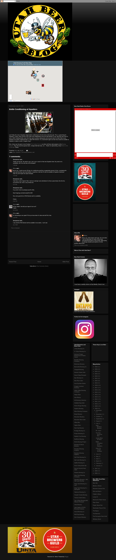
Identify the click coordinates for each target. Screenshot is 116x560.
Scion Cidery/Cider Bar (80, 465)
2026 (96, 366)
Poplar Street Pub (97, 505)
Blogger (66, 556)
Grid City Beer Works (80, 383)
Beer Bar (95, 483)
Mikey (14, 168)
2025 (96, 369)
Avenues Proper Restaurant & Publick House (80, 356)
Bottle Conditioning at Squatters (99, 444)
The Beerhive (96, 513)
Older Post (66, 261)
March (98, 461)
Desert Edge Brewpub (80, 375)
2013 (96, 396)
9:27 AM (15, 184)
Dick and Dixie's (97, 491)
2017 (96, 387)
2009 (96, 406)
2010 (96, 403)
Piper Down (96, 502)
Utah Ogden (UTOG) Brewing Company (80, 508)
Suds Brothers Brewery (99, 427)
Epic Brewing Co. (78, 378)
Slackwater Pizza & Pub (99, 508)
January (98, 465)
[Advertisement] (39, 244)
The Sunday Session (36, 144)
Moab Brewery (78, 414)
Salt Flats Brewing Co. (80, 457)
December (99, 410)
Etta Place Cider (78, 380)
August (98, 421)
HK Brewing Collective (80, 400)
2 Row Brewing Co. (79, 348)
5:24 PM (15, 217)
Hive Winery (77, 397)
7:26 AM (15, 165)
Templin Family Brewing (80, 495)
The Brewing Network (26, 152)
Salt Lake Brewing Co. (80, 460)
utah (33, 152)
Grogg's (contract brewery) (79, 387)
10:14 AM (15, 210)
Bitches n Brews (97, 485)
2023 (96, 373)
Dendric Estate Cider (79, 372)
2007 (96, 468)
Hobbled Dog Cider (79, 403)
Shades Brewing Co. (79, 472)
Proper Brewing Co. (79, 433)
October (98, 416)
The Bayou (96, 510)
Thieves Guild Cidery (80, 497)
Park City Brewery (79, 428)
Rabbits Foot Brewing (80, 436)
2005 (96, 473)
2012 (96, 399)
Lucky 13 (95, 497)
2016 (96, 390)
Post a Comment (15, 228)
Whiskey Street (97, 519)
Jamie (14, 204)
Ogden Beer (77, 425)
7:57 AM (15, 175)
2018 (96, 385)
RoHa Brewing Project (80, 442)
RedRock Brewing (79, 439)
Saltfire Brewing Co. (79, 462)
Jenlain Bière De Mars (99, 438)
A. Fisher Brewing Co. (80, 351)
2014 (96, 394)
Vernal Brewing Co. (79, 511)
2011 (96, 401)
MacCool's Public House (99, 499)
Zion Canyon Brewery (80, 517)
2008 (96, 408)
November (99, 414)
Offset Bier (77, 422)
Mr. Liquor (98, 430)
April (97, 458)
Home (39, 261)
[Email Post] (27, 150)
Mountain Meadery (79, 416)
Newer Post (12, 261)
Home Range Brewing (80, 405)
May (97, 456)
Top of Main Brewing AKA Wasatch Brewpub (81, 501)
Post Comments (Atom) (42, 266)
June (97, 454)
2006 (96, 471)
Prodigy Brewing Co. (79, 430)
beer (14, 152)
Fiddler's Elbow (97, 494)
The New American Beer (99, 434)
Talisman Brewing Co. (80, 492)
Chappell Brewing (79, 369)
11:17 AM (15, 225)
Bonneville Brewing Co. (80, 366)
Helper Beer (77, 394)
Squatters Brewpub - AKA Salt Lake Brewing (81, 480)
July (97, 423)
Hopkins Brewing (78, 408)
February (98, 463)
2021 (96, 378)
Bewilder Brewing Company (79, 360)
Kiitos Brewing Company (80, 411)
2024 (96, 371)
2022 (96, 376)
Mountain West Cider (80, 419)
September (99, 418)
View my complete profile (81, 245)
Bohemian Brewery (79, 364)
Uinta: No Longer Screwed (99, 450)
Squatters (18, 152)
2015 (96, 392)
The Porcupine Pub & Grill (100, 516)
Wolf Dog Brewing (79, 514)
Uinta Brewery (78, 504)
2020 (96, 380)
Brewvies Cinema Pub (99, 488)
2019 (96, 383)
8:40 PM (15, 201)
